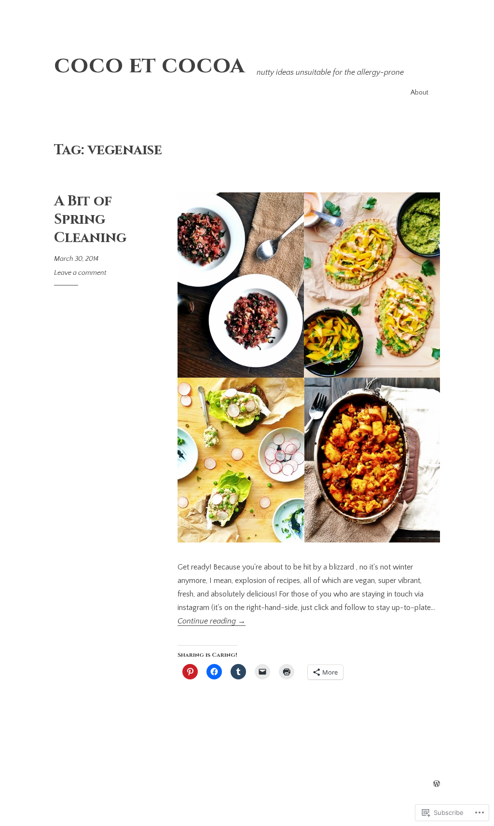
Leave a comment (80, 273)
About (419, 92)
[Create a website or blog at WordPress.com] (436, 784)
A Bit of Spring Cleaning (90, 219)
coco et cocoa (149, 65)
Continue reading (212, 621)
